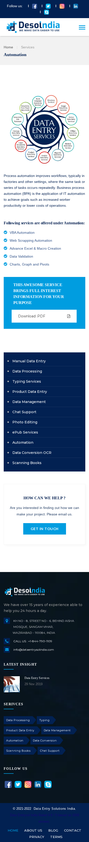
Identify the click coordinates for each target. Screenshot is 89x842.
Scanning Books (18, 750)
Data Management (57, 730)
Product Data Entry (20, 730)
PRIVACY (36, 837)
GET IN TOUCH (45, 529)
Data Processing (18, 720)
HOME (13, 830)
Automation (14, 740)
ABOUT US (33, 830)
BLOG (53, 830)
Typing (44, 720)
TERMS (56, 837)
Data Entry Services (37, 678)
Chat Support (49, 750)
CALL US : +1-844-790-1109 (32, 641)
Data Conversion (45, 740)
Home (8, 47)
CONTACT (72, 830)
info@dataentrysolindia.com (33, 649)
